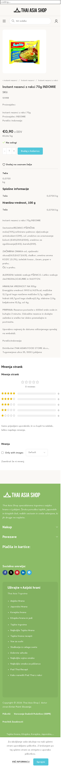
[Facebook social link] (5, 572)
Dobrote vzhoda (18, 653)
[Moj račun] (56, 21)
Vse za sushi (16, 641)
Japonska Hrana (18, 606)
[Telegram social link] (29, 572)
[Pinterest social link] (17, 572)
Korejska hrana (18, 612)
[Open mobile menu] (4, 21)
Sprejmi (41, 762)
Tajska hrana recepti (21, 636)
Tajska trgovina (18, 624)
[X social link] (11, 572)
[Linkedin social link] (23, 572)
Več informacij (21, 762)
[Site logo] (30, 10)
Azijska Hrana (17, 601)
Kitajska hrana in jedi (21, 618)
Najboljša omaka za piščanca (25, 664)
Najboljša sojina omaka (22, 658)
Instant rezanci (27, 81)
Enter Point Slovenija (20, 707)
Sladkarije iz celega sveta (23, 647)
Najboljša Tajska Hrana (22, 630)
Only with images (14, 453)
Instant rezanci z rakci (48, 81)
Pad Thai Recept (19, 669)
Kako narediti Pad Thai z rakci (26, 675)
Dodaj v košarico (30, 151)
